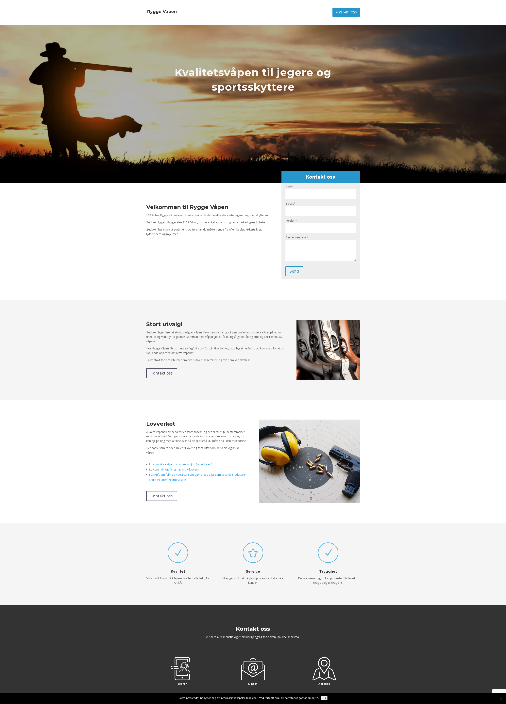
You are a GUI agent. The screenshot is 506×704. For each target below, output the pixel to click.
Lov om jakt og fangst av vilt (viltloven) (174, 469)
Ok (324, 697)
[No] (501, 698)
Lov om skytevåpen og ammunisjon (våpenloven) (180, 464)
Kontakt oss (346, 12)
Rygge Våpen (162, 11)
